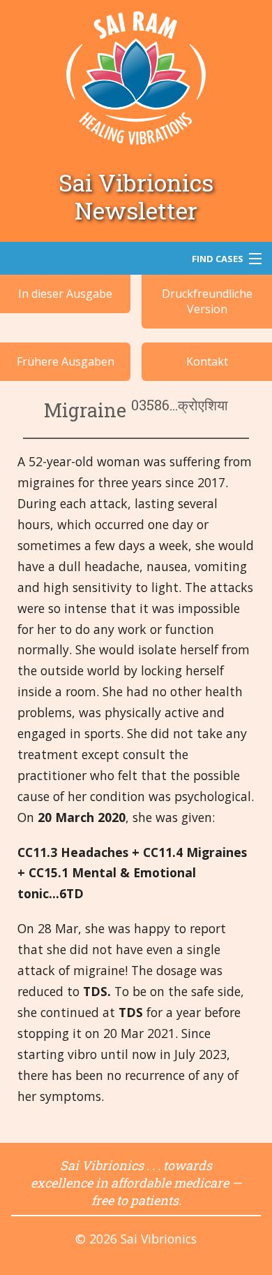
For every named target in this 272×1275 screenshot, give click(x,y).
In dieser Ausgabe (65, 293)
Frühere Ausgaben (65, 361)
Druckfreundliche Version (207, 301)
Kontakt (207, 361)
